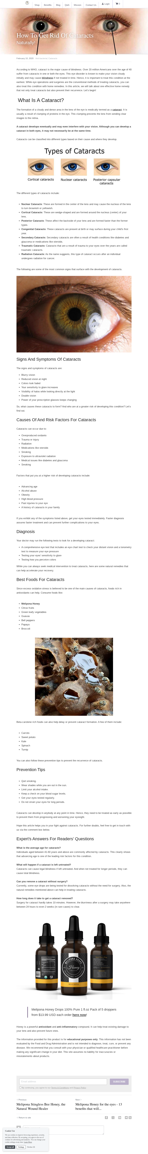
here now (79, 1015)
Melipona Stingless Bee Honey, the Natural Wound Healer (40, 1106)
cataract (117, 109)
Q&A (67, 5)
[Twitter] (113, 1117)
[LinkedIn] (119, 1117)
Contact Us (91, 5)
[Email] (126, 1117)
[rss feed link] (130, 1117)
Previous (22, 1100)
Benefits (48, 5)
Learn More (28, 1142)
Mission (77, 5)
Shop (37, 5)
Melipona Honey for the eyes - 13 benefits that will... (98, 1106)
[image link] (74, 166)
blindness (47, 78)
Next (77, 1100)
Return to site (25, 1117)
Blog (58, 5)
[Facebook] (106, 1117)
